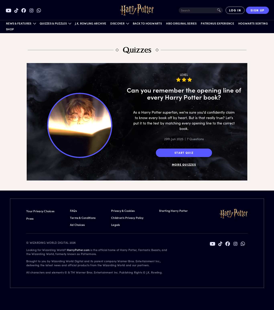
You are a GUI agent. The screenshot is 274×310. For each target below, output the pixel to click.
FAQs (73, 211)
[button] (21, 24)
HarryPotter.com (78, 250)
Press (29, 218)
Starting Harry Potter (173, 211)
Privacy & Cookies (123, 211)
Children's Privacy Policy (127, 218)
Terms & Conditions (83, 218)
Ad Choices (77, 225)
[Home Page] (137, 10)
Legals (115, 225)
